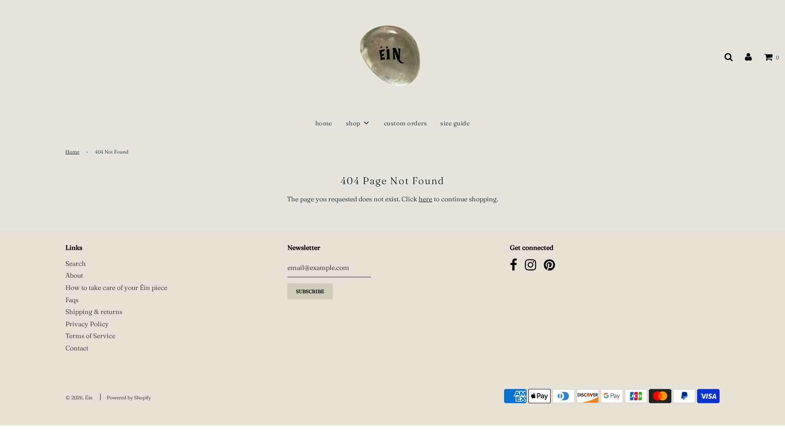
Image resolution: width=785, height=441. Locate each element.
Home (72, 152)
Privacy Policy (87, 324)
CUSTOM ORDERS (405, 123)
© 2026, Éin (78, 397)
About (74, 275)
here (425, 199)
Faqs (71, 300)
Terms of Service (90, 336)
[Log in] (748, 56)
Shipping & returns (93, 311)
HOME (323, 123)
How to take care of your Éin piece (116, 287)
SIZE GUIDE (455, 123)
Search (75, 263)
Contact (76, 348)
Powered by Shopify (129, 397)
